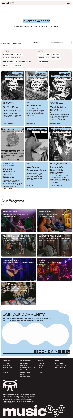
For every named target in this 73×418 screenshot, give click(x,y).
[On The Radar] (12, 85)
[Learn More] (6, 205)
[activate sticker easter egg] (10, 385)
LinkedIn (40, 369)
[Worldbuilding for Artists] (60, 85)
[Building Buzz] (36, 85)
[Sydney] (67, 79)
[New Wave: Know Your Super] (36, 144)
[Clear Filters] (16, 44)
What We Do (7, 365)
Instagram (41, 365)
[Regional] (43, 79)
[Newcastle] (18, 79)
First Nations (24, 363)
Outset (22, 374)
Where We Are (7, 367)
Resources (6, 369)
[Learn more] (18, 220)
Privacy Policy (59, 363)
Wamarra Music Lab (26, 369)
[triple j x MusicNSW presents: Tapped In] (12, 144)
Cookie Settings (60, 367)
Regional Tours (25, 372)
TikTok (40, 367)
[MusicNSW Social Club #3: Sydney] (60, 144)
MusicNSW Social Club (27, 367)
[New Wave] (9, 79)
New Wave (23, 365)
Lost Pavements (25, 376)
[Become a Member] (52, 351)
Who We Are (6, 363)
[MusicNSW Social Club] (62, 132)
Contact (5, 372)
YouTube (40, 372)
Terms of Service (60, 365)
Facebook (41, 363)
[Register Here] (9, 124)
